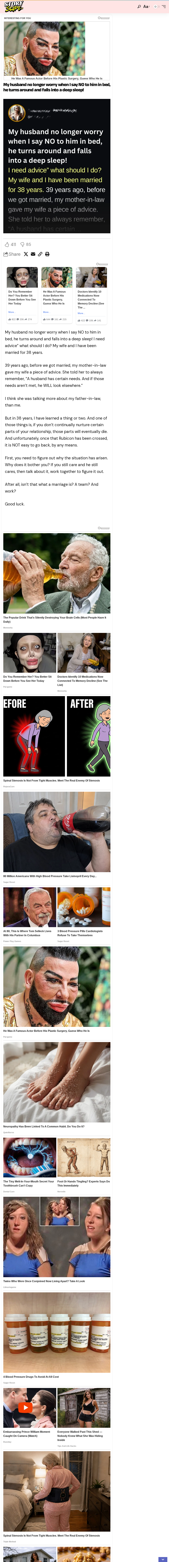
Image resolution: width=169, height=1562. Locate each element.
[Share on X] (26, 254)
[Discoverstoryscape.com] (13, 6)
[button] (139, 6)
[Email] (33, 254)
